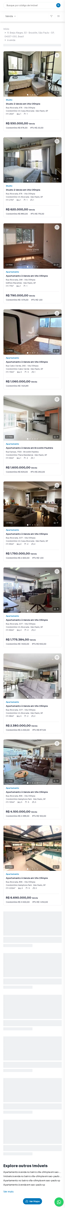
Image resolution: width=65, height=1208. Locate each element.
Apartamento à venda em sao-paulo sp (24, 1184)
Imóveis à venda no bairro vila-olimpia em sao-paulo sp (33, 1176)
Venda (9, 16)
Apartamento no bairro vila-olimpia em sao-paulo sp (31, 1180)
